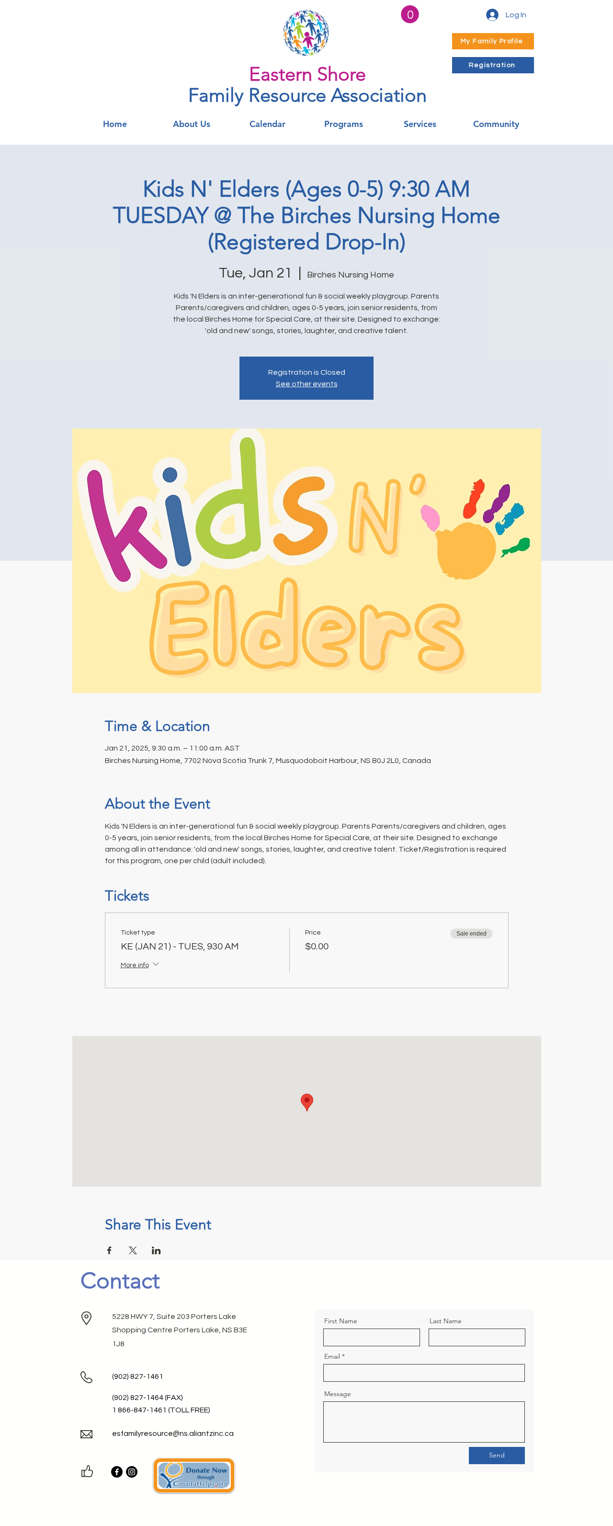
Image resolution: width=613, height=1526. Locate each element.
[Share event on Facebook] (109, 1250)
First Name (340, 1321)
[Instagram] (131, 1472)
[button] (410, 14)
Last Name (446, 1321)
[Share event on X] (132, 1250)
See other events (307, 384)
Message (337, 1393)
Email (332, 1356)
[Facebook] (117, 1472)
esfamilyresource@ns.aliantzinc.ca (173, 1433)
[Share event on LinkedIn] (156, 1250)
